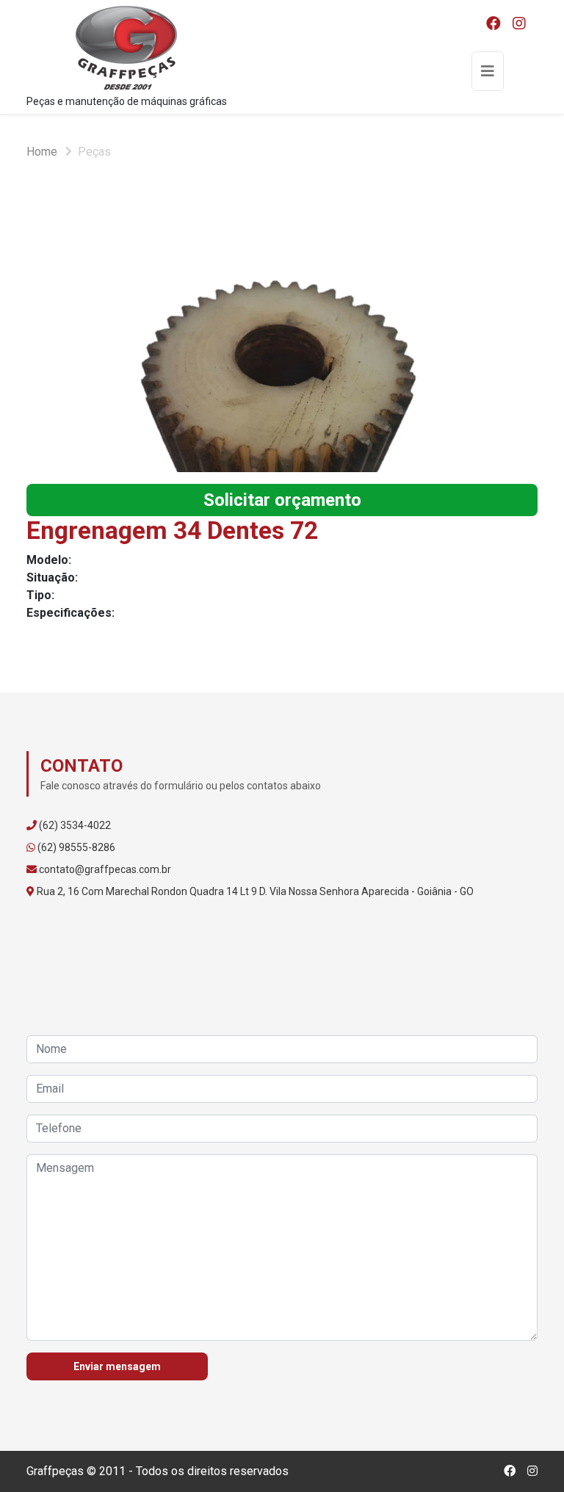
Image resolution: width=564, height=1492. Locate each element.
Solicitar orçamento (282, 500)
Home (41, 152)
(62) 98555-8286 (76, 847)
